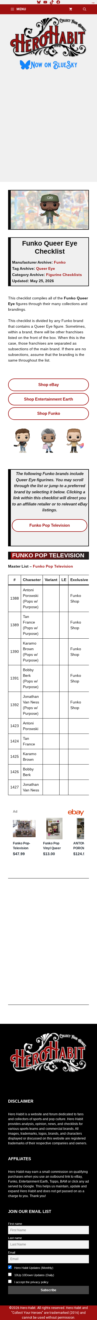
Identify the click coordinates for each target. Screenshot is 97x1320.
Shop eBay (48, 384)
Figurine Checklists (64, 275)
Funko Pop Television (49, 525)
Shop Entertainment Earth (48, 399)
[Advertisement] (48, 126)
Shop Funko (48, 413)
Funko (60, 262)
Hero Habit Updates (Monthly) (33, 1267)
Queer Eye (45, 268)
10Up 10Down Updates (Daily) (33, 1275)
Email (11, 1252)
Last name (15, 1238)
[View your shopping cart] (71, 9)
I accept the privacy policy (31, 1282)
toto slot (13, 1086)
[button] (85, 9)
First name (15, 1223)
